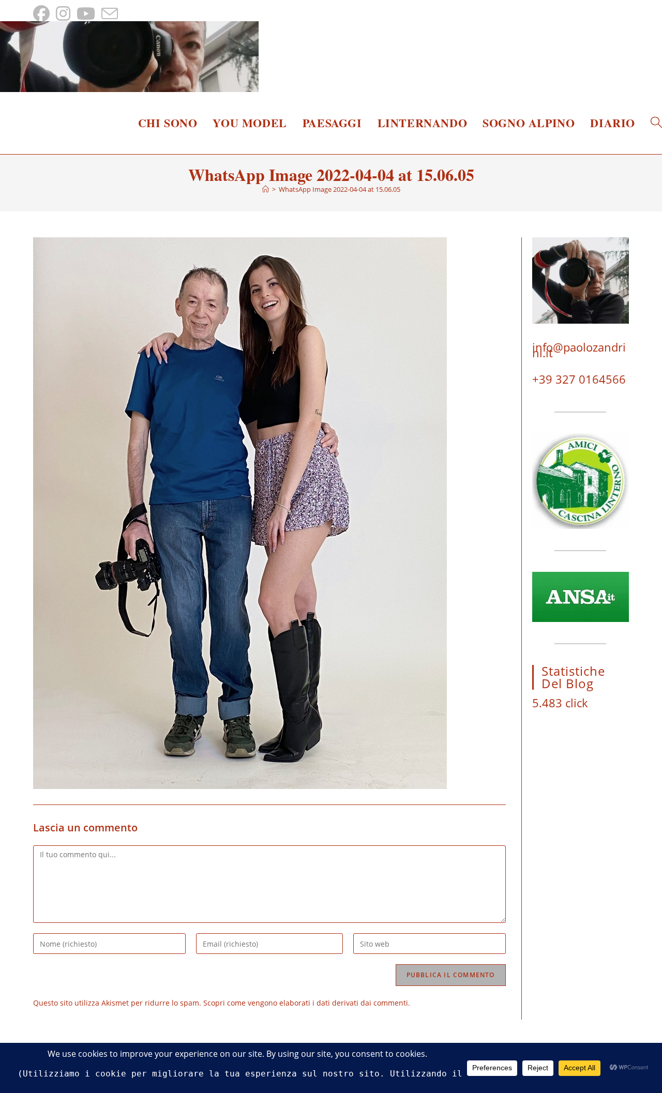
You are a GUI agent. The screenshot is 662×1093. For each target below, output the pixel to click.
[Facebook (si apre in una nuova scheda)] (43, 13)
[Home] (265, 189)
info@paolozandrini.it (579, 349)
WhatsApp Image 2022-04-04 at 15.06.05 (339, 189)
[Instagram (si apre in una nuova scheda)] (63, 13)
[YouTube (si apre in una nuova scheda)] (85, 13)
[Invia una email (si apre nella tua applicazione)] (109, 13)
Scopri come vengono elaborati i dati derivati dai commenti (305, 1003)
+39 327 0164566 (579, 379)
